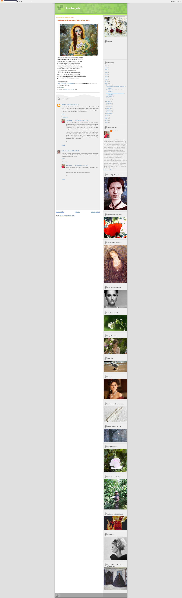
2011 (106, 118)
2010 (106, 120)
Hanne (62, 87)
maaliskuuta (109, 110)
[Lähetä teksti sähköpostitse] (76, 89)
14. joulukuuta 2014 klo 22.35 (72, 104)
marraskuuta (109, 96)
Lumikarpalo (73, 8)
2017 (106, 78)
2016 (106, 79)
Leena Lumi (69, 120)
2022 (106, 69)
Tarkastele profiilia (108, 169)
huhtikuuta (108, 108)
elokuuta (108, 101)
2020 (106, 72)
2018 (106, 76)
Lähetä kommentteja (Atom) (67, 215)
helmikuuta (109, 111)
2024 (106, 65)
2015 (106, 81)
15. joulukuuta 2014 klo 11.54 (81, 120)
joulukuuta (108, 84)
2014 (106, 83)
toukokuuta (109, 106)
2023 (106, 67)
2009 (106, 122)
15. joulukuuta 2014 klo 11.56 (81, 165)
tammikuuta (109, 113)
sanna (63, 104)
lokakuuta (108, 97)
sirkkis (63, 150)
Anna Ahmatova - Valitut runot (65, 83)
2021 (106, 71)
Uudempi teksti (60, 212)
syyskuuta (109, 99)
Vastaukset (65, 117)
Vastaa (63, 113)
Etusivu (78, 212)
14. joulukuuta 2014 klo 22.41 (72, 150)
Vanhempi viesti (95, 212)
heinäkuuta (109, 103)
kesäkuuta (109, 104)
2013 (106, 115)
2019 (106, 74)
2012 (106, 117)
